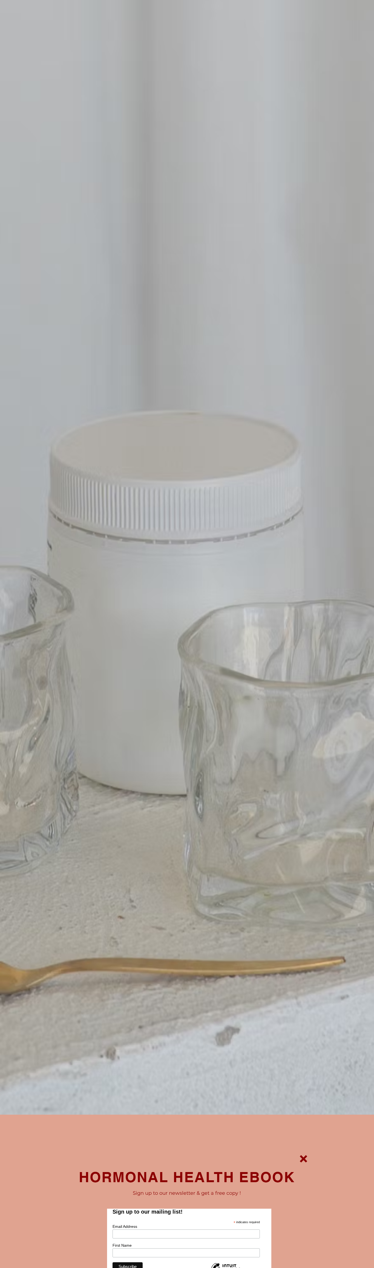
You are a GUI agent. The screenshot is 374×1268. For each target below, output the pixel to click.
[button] (303, 1159)
